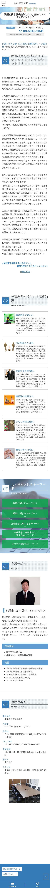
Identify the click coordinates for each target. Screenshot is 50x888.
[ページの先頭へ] (46, 877)
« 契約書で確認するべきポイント (16, 263)
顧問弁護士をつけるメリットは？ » (32, 266)
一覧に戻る (25, 272)
